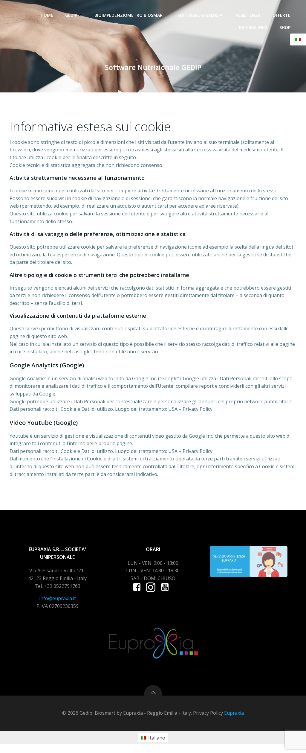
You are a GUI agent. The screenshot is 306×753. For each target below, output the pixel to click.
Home (47, 15)
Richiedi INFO (253, 27)
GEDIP (71, 15)
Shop (284, 27)
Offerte (281, 15)
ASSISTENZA (248, 15)
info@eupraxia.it (57, 598)
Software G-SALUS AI (201, 15)
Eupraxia (234, 713)
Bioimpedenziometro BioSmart (130, 15)
